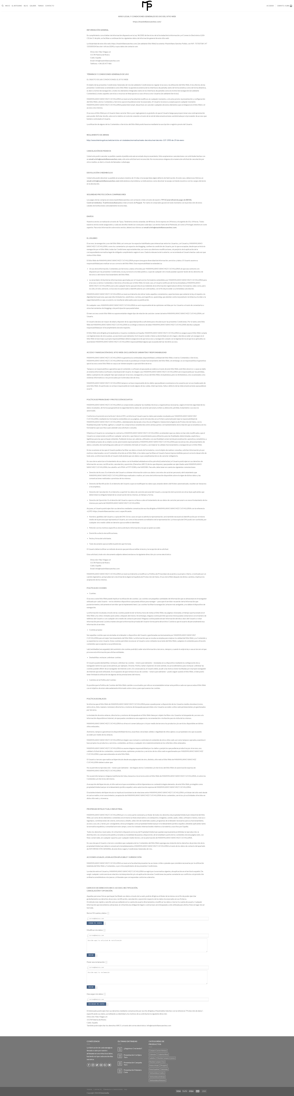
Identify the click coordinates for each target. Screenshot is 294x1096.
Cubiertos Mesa (163, 1054)
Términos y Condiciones (113, 1089)
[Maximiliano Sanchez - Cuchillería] (147, 5)
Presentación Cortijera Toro (132, 1056)
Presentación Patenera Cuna (132, 1071)
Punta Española (154, 1069)
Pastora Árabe (154, 1065)
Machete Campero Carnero (166, 1058)
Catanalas (152, 1054)
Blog (26, 6)
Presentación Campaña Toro (133, 1063)
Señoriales (164, 1069)
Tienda (41, 6)
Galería (33, 6)
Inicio (7, 6)
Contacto (49, 6)
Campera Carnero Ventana (158, 1051)
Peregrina (164, 1065)
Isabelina (152, 1058)
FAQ (125, 1089)
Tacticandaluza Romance (157, 1080)
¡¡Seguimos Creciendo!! (133, 1048)
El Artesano (17, 6)
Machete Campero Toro (157, 1062)
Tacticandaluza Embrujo (157, 1077)
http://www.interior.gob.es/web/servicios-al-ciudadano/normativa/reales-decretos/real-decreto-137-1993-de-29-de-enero (135, 140)
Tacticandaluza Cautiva (156, 1073)
